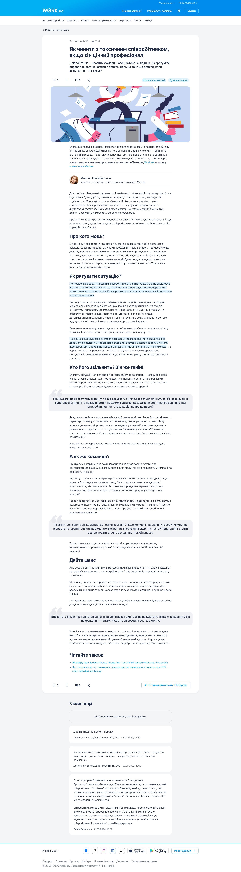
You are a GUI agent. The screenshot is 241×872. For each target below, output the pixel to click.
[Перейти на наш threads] (95, 851)
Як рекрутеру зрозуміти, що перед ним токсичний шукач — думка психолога (120, 662)
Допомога (122, 861)
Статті (85, 20)
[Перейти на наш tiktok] (122, 851)
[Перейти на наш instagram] (104, 851)
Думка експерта (178, 80)
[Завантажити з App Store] (137, 851)
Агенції (148, 20)
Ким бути (73, 20)
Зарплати (125, 20)
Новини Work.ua (104, 861)
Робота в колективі (154, 80)
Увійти (192, 10)
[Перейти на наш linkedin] (113, 851)
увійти (142, 716)
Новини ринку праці (104, 20)
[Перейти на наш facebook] (86, 851)
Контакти (61, 861)
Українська (49, 850)
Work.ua (149, 162)
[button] (179, 11)
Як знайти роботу (53, 20)
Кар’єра (86, 861)
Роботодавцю (187, 2)
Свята (137, 20)
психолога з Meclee (81, 166)
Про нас (74, 861)
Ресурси (47, 861)
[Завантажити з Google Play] (159, 851)
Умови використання (144, 861)
